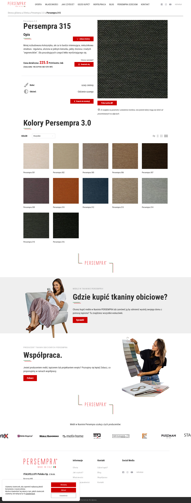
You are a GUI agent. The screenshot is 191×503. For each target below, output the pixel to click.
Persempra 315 (29, 242)
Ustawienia (63, 496)
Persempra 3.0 (37, 12)
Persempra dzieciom (127, 4)
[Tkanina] (36, 156)
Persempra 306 (118, 172)
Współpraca (99, 4)
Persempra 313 (118, 207)
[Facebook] (161, 4)
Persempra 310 (58, 207)
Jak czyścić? (67, 4)
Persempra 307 (147, 172)
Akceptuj (63, 485)
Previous (4, 436)
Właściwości (51, 4)
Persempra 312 (88, 207)
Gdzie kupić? (84, 4)
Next (186, 436)
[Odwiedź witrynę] (12, 436)
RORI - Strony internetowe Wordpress (83, 500)
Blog (111, 4)
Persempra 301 (29, 172)
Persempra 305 (88, 172)
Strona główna (14, 12)
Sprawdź (80, 320)
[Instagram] (165, 4)
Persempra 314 (147, 207)
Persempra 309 (29, 207)
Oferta (38, 4)
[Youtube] (170, 4)
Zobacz (30, 378)
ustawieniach (30, 494)
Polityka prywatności (81, 482)
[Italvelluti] (178, 4)
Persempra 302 (58, 172)
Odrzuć (63, 490)
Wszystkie (37, 136)
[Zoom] (132, 59)
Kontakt (145, 4)
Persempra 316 (58, 242)
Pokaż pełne (106, 103)
